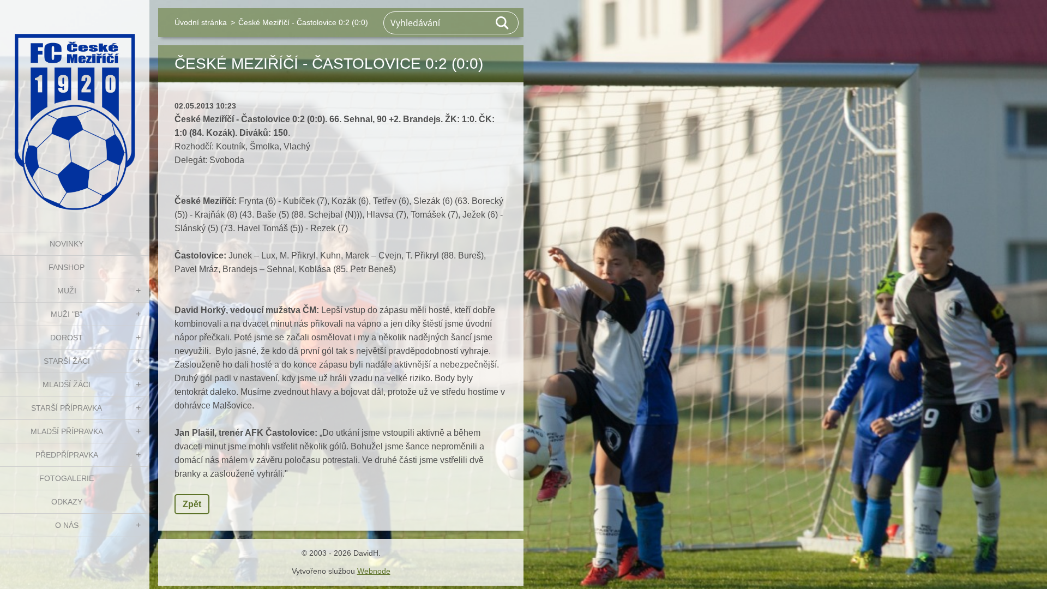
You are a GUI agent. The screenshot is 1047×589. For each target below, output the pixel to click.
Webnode (373, 571)
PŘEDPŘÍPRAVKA (66, 454)
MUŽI (66, 290)
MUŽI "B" (66, 314)
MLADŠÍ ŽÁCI (67, 384)
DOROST (66, 337)
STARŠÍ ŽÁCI (67, 361)
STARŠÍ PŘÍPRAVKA (66, 408)
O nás (67, 525)
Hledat (503, 23)
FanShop (67, 267)
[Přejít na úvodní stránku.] (74, 109)
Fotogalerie (66, 478)
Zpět (192, 504)
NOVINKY (66, 243)
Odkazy (66, 501)
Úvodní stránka (200, 22)
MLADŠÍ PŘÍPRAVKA (67, 431)
